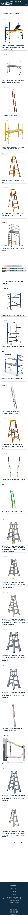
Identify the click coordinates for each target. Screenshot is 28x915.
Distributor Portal (14, 900)
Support (14, 888)
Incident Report (14, 902)
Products (14, 885)
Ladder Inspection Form (14, 897)
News (14, 891)
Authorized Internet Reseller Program (14, 899)
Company (14, 894)
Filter (17, 13)
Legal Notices (14, 904)
